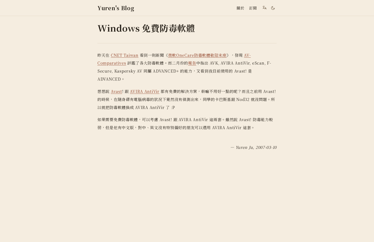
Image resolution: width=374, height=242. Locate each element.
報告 (192, 63)
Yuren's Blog (115, 8)
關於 (240, 8)
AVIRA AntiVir (144, 91)
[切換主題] (273, 8)
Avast (116, 91)
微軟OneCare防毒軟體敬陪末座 (197, 55)
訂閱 (253, 8)
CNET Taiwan (125, 55)
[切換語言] (264, 7)
